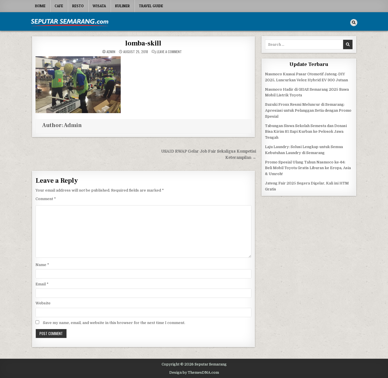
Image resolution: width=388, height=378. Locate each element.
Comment (46, 199)
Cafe (59, 6)
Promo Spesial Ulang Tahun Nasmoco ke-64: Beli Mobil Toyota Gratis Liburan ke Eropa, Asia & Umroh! (308, 168)
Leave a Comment (169, 51)
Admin (111, 51)
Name (42, 265)
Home (40, 6)
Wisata (99, 6)
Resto (78, 6)
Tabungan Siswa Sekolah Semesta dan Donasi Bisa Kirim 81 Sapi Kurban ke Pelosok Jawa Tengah (306, 132)
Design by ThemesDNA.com (194, 373)
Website (43, 303)
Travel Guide (151, 6)
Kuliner (122, 6)
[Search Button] (353, 22)
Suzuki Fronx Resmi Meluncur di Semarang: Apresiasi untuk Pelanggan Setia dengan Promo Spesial (308, 110)
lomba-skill (143, 43)
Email (42, 284)
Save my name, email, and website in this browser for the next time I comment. (114, 323)
